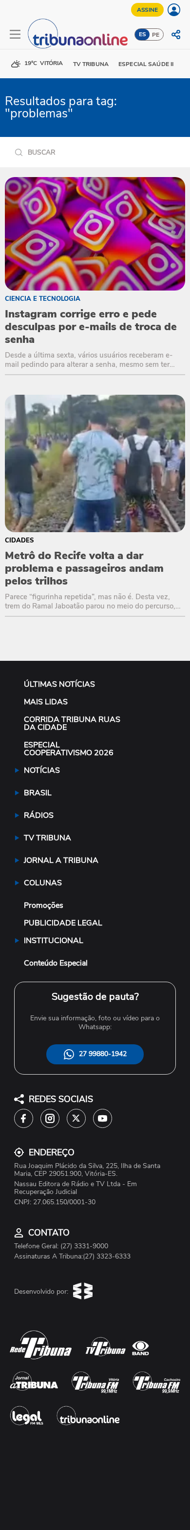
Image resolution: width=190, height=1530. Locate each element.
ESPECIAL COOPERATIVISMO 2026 (69, 749)
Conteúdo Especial (56, 963)
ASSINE (147, 10)
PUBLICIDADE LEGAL (63, 923)
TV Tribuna (91, 64)
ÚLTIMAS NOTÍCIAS (59, 684)
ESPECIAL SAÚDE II (145, 64)
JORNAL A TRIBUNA (61, 860)
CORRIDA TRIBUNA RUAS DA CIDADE (72, 723)
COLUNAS (43, 883)
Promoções (43, 905)
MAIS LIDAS (46, 702)
